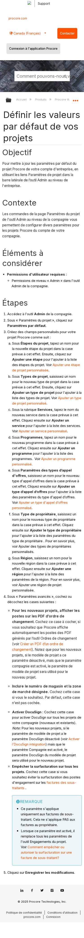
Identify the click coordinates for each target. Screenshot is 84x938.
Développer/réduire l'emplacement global (75, 99)
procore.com (18, 18)
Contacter (67, 33)
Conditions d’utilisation (62, 912)
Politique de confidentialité (24, 912)
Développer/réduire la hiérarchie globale (11, 100)
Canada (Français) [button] (27, 33)
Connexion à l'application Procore (33, 48)
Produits (41, 99)
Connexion (53, 917)
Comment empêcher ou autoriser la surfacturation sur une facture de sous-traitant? (46, 852)
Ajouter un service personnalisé (43, 431)
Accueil (22, 99)
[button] (65, 76)
